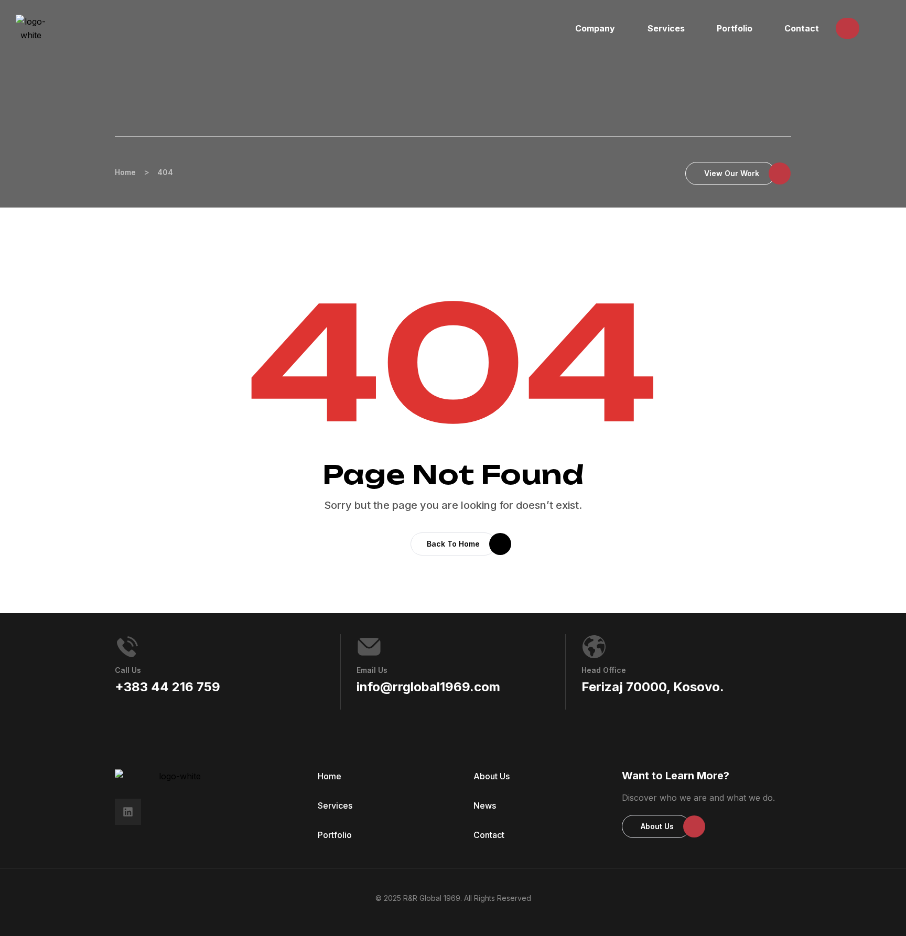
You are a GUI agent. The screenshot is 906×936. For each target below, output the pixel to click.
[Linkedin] (128, 812)
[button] (847, 28)
